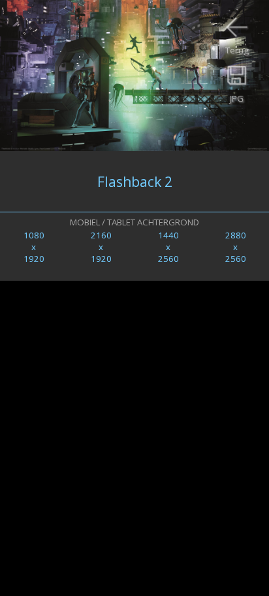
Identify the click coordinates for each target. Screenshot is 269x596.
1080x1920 (34, 246)
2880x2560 (235, 246)
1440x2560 (168, 246)
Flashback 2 (134, 181)
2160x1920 (101, 246)
